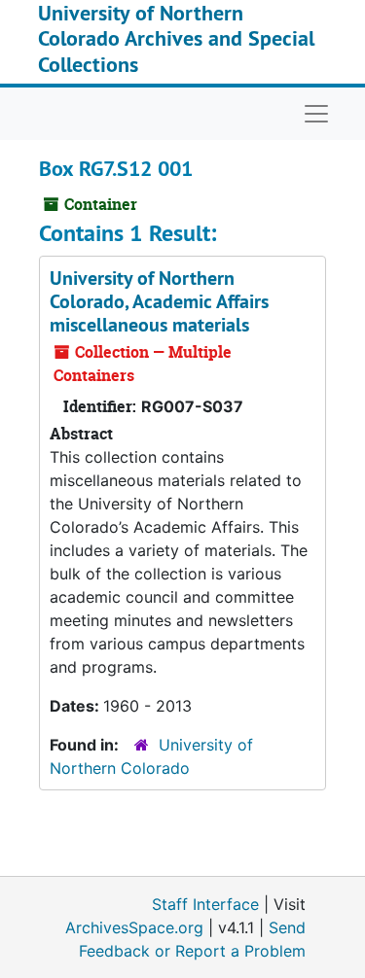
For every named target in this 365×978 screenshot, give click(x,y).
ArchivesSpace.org (134, 927)
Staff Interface (205, 904)
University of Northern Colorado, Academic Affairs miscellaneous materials (159, 301)
